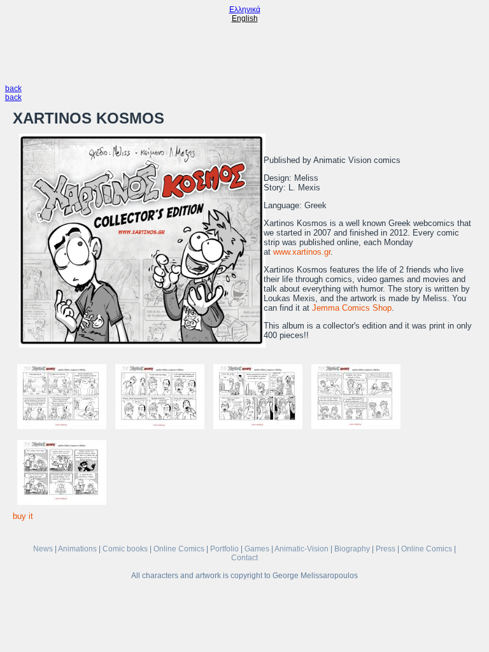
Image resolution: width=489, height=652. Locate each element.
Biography (352, 548)
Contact (244, 557)
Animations (77, 548)
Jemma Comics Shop (352, 308)
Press (385, 548)
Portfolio (224, 548)
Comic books (125, 548)
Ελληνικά (244, 9)
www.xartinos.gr (301, 252)
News (43, 548)
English (245, 18)
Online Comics (178, 548)
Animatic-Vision (301, 548)
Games (256, 548)
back (13, 88)
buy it (23, 516)
